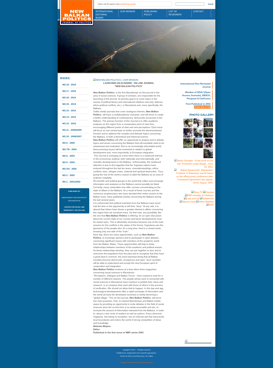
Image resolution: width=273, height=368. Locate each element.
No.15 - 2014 (69, 104)
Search (210, 4)
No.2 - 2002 (68, 175)
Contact (198, 11)
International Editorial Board (103, 12)
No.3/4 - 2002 (69, 169)
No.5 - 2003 (68, 162)
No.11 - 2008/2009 (72, 130)
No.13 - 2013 (69, 117)
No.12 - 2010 (69, 123)
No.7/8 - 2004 (69, 149)
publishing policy (127, 4)
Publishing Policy (150, 12)
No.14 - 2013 (69, 110)
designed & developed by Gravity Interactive (136, 362)
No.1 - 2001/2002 (71, 181)
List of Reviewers (175, 12)
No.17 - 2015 (69, 91)
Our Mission (127, 11)
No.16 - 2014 (69, 97)
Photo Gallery (201, 114)
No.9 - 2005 (68, 143)
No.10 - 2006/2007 (72, 136)
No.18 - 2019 (69, 84)
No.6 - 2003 (68, 156)
